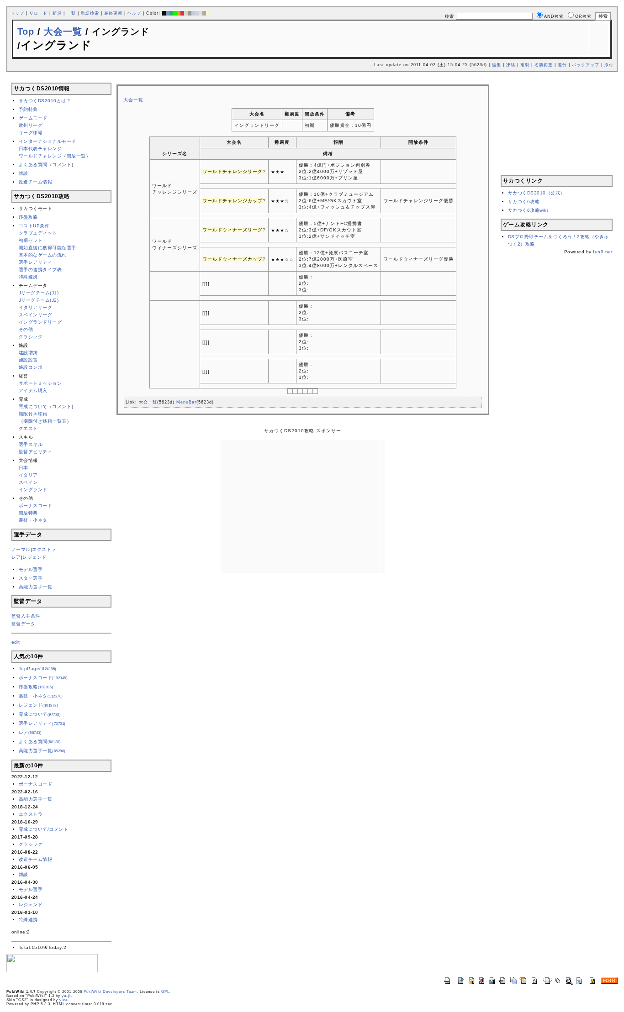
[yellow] (208, 13)
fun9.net (603, 251)
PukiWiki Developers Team (110, 992)
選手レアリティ (36, 262)
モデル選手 (31, 569)
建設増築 (28, 352)
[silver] (189, 13)
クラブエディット (38, 233)
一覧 (71, 13)
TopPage (38, 668)
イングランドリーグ (40, 322)
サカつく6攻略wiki (528, 210)
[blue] (167, 13)
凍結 (510, 65)
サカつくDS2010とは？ (45, 100)
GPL (165, 992)
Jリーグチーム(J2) (39, 300)
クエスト (28, 428)
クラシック (31, 336)
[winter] (204, 13)
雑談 (23, 173)
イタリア (28, 474)
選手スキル (31, 444)
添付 (608, 65)
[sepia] (186, 13)
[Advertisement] (301, 80)
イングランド (33, 489)
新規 (57, 13)
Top (25, 31)
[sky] (193, 13)
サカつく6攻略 (524, 201)
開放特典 (28, 512)
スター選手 (31, 578)
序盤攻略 (28, 217)
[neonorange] (178, 13)
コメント (61, 164)
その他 (26, 329)
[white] (200, 13)
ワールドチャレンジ (40, 155)
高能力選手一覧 (36, 586)
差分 (562, 65)
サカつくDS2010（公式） (536, 192)
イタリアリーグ (36, 307)
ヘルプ (134, 13)
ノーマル (21, 549)
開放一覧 (76, 155)
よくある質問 (33, 164)
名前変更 (543, 65)
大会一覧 (63, 31)
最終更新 (113, 13)
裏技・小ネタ (33, 520)
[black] (164, 13)
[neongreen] (175, 13)
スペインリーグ (36, 314)
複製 (524, 65)
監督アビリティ (36, 451)
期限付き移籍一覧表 (45, 421)
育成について (33, 406)
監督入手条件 (25, 616)
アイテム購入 (33, 390)
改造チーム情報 (36, 181)
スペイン (28, 482)
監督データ (23, 623)
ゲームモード (33, 118)
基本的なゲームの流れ (43, 254)
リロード (38, 13)
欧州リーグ (31, 125)
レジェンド (34, 557)
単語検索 (90, 13)
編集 (496, 65)
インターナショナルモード (47, 141)
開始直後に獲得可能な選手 (47, 247)
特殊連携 (28, 276)
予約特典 (28, 109)
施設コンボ (31, 367)
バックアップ (585, 65)
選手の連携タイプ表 (40, 269)
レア (16, 557)
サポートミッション (40, 383)
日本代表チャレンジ (40, 148)
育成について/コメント (44, 829)
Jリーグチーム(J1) (39, 292)
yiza (63, 1000)
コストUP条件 (34, 225)
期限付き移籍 (33, 413)
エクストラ (44, 549)
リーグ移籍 (31, 132)
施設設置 (28, 359)
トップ (17, 13)
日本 (23, 467)
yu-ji (66, 996)
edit (15, 642)
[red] (182, 13)
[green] (171, 13)
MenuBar (186, 402)
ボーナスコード (36, 505)
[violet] (197, 13)
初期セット (31, 240)
